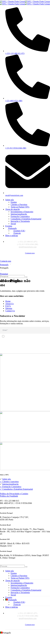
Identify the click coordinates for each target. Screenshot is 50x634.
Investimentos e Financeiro (22, 212)
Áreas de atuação (12, 209)
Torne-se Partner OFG (20, 207)
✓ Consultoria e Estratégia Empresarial (16, 489)
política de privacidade (17, 344)
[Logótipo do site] (25, 2)
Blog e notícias (11, 235)
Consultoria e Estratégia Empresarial (26, 219)
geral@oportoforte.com (28, 247)
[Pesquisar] (26, 566)
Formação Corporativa (20, 216)
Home (8, 301)
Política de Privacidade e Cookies (14, 493)
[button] (25, 268)
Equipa (14, 202)
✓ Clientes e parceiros (9, 481)
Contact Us (10, 311)
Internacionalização (19, 214)
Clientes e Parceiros (19, 204)
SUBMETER (25, 350)
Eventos (8, 226)
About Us (9, 303)
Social (13, 223)
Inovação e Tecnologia (20, 221)
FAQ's (8, 306)
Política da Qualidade (9, 496)
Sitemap (8, 308)
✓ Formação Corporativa (10, 486)
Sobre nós (9, 200)
